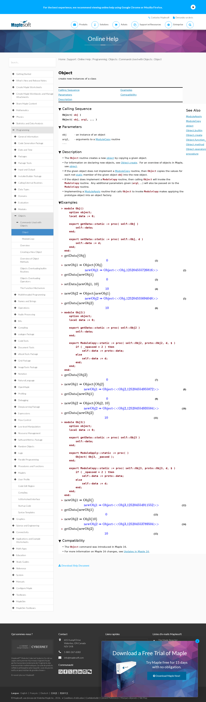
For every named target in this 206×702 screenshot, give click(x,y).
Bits (20, 321)
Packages (22, 156)
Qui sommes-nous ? (22, 634)
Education (21, 555)
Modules (22, 209)
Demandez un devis (184, 17)
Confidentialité (92, 698)
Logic (20, 453)
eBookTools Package (28, 354)
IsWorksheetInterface (29, 499)
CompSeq (22, 492)
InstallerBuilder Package (30, 176)
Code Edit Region (26, 486)
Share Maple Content (26, 103)
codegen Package (26, 334)
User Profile (24, 479)
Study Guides (22, 561)
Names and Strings (27, 301)
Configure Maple (24, 588)
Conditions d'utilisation (74, 698)
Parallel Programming (28, 459)
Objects (22, 215)
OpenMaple (23, 387)
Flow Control (24, 420)
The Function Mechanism (32, 288)
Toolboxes (21, 594)
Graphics (20, 519)
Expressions (24, 413)
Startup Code (24, 505)
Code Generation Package (30, 143)
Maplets (22, 472)
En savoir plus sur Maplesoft (22, 675)
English (24, 693)
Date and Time (25, 149)
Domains (22, 196)
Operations (23, 307)
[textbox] (75, 255)
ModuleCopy (28, 238)
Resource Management (29, 433)
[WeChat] (89, 671)
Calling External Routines (30, 182)
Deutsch (44, 693)
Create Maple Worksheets (29, 87)
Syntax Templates (26, 512)
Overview (25, 245)
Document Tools (26, 347)
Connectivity (22, 532)
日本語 (54, 693)
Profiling (22, 393)
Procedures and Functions (31, 466)
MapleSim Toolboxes (26, 608)
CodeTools (23, 340)
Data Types (23, 189)
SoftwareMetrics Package (30, 439)
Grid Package (24, 360)
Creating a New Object (31, 252)
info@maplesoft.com (74, 657)
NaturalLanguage (26, 380)
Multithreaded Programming (31, 294)
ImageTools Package (27, 367)
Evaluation (23, 202)
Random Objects (26, 446)
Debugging (23, 400)
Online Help (84, 59)
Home (62, 59)
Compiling (23, 327)
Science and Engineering (27, 525)
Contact (62, 634)
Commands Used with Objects (135, 59)
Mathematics (22, 110)
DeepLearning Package (29, 406)
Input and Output (26, 169)
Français (34, 693)
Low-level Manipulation (29, 426)
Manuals (20, 581)
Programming (22, 130)
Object (25, 232)
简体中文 (64, 693)
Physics (20, 116)
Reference (21, 568)
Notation (22, 373)
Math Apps (21, 548)
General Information (28, 136)
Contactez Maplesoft (160, 17)
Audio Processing (26, 314)
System (19, 575)
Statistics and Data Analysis (29, 123)
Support (71, 59)
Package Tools (25, 163)
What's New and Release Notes (31, 80)
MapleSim (20, 601)
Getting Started (23, 74)
